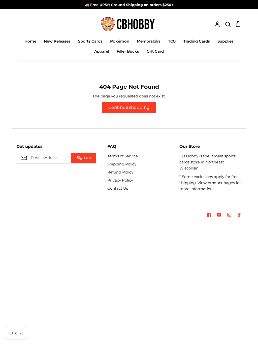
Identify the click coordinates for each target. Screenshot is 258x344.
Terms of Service (122, 156)
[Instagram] (229, 215)
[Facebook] (209, 215)
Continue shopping (129, 107)
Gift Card (155, 51)
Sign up (84, 157)
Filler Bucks (128, 51)
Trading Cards (196, 41)
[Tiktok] (239, 215)
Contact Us (117, 188)
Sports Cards (90, 41)
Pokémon (119, 41)
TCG (172, 41)
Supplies (225, 41)
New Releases (57, 41)
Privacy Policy (120, 180)
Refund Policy (120, 172)
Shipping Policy (121, 164)
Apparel (101, 51)
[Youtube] (219, 215)
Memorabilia (148, 41)
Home (30, 41)
